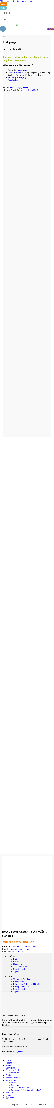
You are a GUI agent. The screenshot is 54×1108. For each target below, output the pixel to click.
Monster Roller (19, 969)
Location (15, 1085)
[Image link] (16, 1010)
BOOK (50, 29)
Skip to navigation (8, 1)
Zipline (16, 971)
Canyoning (18, 964)
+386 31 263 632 (30, 90)
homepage (22, 70)
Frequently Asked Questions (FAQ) (26, 1090)
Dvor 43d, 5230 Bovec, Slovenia (26, 946)
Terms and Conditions (22, 979)
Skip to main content (25, 1)
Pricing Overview (21, 986)
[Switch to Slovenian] (30, 1097)
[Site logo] (27, 35)
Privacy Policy (19, 981)
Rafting (16, 959)
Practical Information (20, 1087)
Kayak (16, 961)
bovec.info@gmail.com (20, 87)
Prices (13, 1082)
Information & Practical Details (26, 984)
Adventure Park (20, 966)
